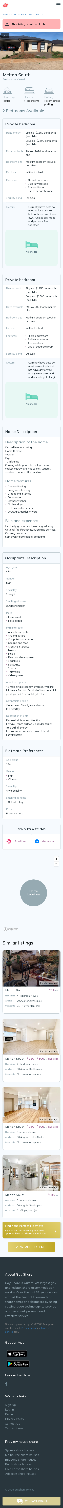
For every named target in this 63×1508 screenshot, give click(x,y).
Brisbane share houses (20, 1459)
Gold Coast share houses (22, 1469)
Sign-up (10, 1405)
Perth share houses (18, 1464)
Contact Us (12, 1423)
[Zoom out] (56, 863)
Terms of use (14, 1428)
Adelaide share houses (20, 1474)
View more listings (32, 1247)
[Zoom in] (56, 858)
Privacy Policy (29, 1328)
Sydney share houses (19, 1450)
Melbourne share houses (22, 1455)
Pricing (9, 1414)
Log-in (9, 1409)
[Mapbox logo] (11, 929)
